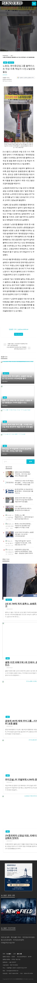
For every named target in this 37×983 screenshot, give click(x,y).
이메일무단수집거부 (8, 943)
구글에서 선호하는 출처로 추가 (26, 77)
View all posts (18, 334)
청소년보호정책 (6, 940)
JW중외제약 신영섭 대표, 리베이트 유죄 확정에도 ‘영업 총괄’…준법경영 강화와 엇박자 (24, 551)
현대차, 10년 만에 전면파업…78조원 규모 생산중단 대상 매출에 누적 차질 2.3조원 (23, 525)
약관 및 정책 (5, 937)
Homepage (5, 55)
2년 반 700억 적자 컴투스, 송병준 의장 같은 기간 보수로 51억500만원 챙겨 (17, 377)
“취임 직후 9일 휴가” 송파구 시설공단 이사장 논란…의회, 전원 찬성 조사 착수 (23, 542)
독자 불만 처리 (16, 937)
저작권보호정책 (18, 940)
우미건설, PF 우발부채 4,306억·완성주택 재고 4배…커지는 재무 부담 (16, 450)
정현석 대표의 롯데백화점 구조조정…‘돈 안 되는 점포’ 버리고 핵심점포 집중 (23, 474)
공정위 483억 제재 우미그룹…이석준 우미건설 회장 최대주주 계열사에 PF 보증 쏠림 (17, 426)
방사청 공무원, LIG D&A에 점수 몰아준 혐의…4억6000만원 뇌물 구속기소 (24, 491)
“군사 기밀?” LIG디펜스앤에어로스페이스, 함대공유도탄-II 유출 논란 (23, 508)
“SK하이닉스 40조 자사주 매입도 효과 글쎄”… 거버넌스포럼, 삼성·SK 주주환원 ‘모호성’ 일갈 (24, 482)
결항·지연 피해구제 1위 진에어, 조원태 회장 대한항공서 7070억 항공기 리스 (17, 401)
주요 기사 (11, 62)
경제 (12, 55)
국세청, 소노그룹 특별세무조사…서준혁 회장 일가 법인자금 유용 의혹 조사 (24, 517)
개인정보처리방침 (28, 937)
